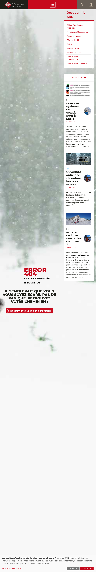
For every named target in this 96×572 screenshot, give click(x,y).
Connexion (91, 4)
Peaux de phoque (74, 36)
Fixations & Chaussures (77, 32)
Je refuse (73, 568)
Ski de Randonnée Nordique (75, 26)
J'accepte (87, 568)
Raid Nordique (73, 48)
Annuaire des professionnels (73, 58)
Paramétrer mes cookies (12, 568)
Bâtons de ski (73, 40)
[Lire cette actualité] (78, 91)
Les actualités (79, 77)
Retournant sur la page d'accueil (30, 311)
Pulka (69, 44)
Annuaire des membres (77, 63)
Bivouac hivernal (74, 52)
